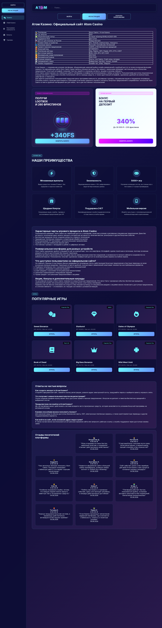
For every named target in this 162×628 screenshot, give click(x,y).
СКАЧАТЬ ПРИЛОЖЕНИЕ (119, 16)
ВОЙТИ (13, 5)
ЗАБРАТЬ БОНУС (62, 141)
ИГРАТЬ (52, 334)
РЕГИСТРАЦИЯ (13, 10)
